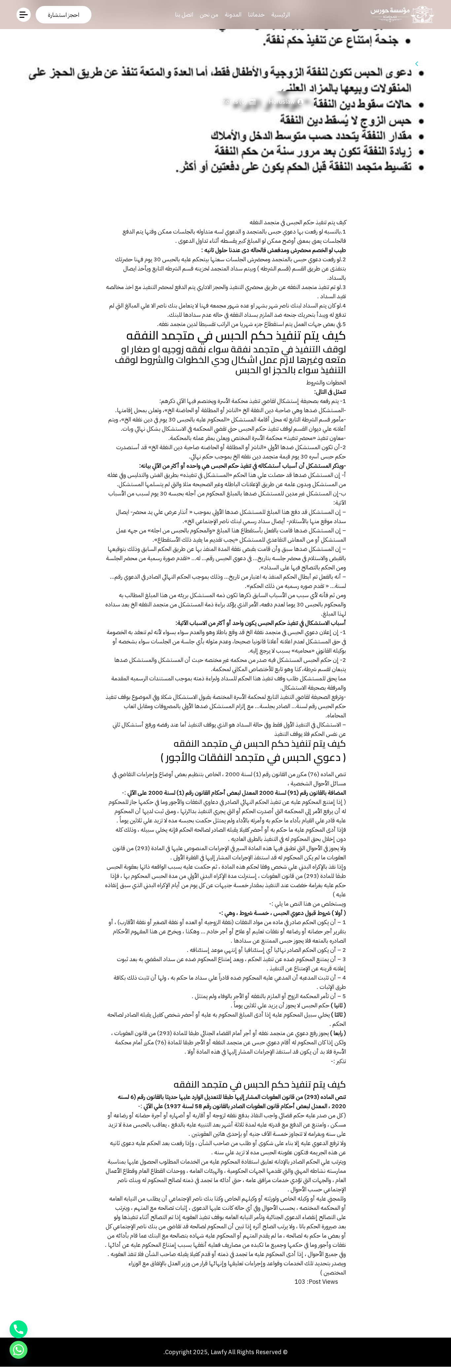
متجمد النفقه (302, 286)
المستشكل (324, 484)
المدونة (233, 14)
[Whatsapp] (18, 1350)
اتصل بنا (184, 14)
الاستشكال (174, 428)
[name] (63, 14)
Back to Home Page (386, 64)
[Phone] (18, 1329)
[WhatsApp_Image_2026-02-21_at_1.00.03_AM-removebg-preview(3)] (400, 14)
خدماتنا (256, 14)
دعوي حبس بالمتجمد (271, 231)
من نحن (209, 14)
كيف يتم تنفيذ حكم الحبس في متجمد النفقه (297, 222)
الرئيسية (280, 14)
